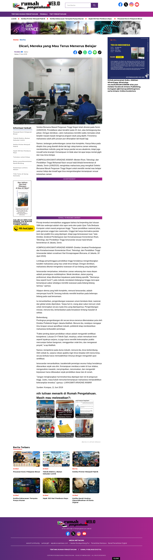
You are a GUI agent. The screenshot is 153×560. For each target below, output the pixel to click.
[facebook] (120, 6)
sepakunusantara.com (59, 543)
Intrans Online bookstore (124, 91)
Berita (23, 40)
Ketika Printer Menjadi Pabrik (18, 19)
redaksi (17, 52)
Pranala (43, 14)
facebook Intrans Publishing (127, 87)
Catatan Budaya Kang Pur (80, 543)
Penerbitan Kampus (99, 543)
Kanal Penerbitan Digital (117, 543)
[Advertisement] (122, 111)
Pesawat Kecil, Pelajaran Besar (115, 19)
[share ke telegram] (90, 54)
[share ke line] (95, 54)
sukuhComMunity (33, 543)
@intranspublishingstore (128, 89)
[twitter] (126, 6)
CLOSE (116, 558)
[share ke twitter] (80, 54)
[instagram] (131, 6)
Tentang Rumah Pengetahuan (24, 14)
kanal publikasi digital (91, 549)
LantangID (45, 543)
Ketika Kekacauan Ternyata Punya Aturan (52, 19)
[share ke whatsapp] (85, 54)
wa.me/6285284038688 (118, 85)
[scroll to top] (146, 556)
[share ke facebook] (75, 54)
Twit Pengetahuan (57, 14)
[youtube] (137, 6)
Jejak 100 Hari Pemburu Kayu (85, 19)
